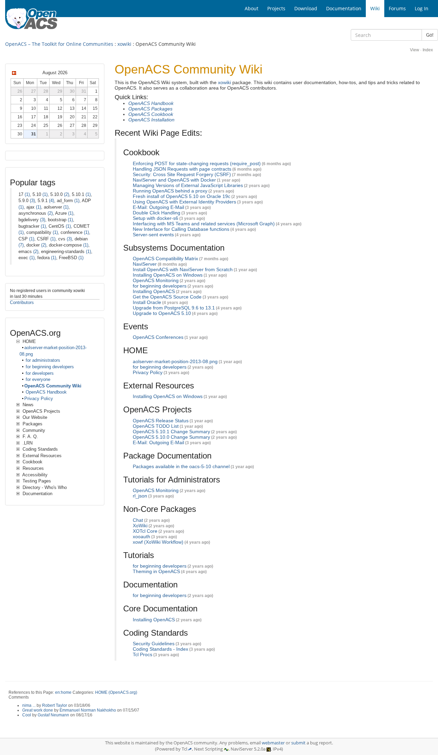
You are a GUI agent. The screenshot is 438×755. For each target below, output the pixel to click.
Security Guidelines (154, 643)
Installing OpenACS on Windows (168, 275)
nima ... (29, 705)
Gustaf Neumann (53, 715)
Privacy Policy (148, 372)
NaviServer (145, 264)
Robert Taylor (54, 705)
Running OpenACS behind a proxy (170, 191)
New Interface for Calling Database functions (181, 229)
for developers (39, 373)
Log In (421, 8)
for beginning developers (159, 286)
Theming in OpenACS (156, 571)
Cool (26, 715)
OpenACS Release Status (161, 420)
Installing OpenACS (154, 291)
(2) (66, 194)
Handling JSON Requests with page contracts (182, 169)
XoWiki (140, 525)
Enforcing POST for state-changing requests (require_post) (197, 163)
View (414, 50)
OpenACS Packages (150, 108)
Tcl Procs (142, 654)
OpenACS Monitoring (156, 280)
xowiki (124, 44)
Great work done (37, 710)
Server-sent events (153, 234)
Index (428, 50)
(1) (27, 194)
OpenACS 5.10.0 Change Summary (171, 437)
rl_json (140, 496)
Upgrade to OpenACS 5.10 (162, 313)
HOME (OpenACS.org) (116, 692)
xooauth (141, 536)
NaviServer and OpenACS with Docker (174, 180)
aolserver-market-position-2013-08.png (175, 361)
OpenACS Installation (151, 119)
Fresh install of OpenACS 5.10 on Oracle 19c (181, 196)
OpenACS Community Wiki (52, 385)
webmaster (273, 743)
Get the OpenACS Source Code (167, 297)
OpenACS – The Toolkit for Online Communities (59, 44)
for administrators (42, 360)
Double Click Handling (156, 212)
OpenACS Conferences (158, 337)
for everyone (37, 379)
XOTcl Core (145, 531)
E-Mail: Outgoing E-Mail (158, 207)
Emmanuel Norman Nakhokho (88, 710)
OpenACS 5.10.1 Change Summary (171, 431)
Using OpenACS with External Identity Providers (184, 201)
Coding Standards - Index (160, 649)
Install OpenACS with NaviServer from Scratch (183, 269)
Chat (138, 520)
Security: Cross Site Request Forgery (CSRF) (182, 174)
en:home (63, 692)
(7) (21, 245)
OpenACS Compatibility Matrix (165, 258)
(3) (32, 200)
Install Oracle (147, 302)
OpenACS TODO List (156, 426)
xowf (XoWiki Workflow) (158, 542)
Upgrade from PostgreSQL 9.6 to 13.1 (174, 307)
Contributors (22, 302)
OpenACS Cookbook (150, 114)
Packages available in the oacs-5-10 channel (181, 466)
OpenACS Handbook (150, 103)
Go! (430, 34)
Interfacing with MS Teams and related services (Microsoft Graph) (204, 223)
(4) (51, 200)
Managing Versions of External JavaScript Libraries (188, 185)
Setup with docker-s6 (155, 218)
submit (298, 743)
